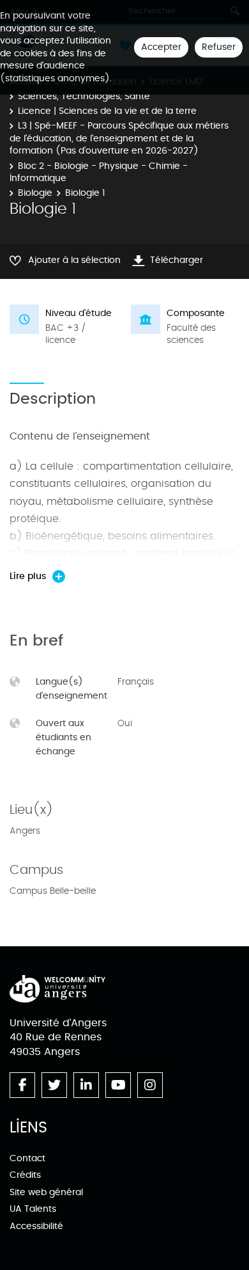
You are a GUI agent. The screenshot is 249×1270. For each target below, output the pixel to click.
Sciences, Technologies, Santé (84, 96)
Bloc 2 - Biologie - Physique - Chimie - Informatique (99, 172)
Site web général (46, 1192)
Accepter (161, 47)
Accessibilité (36, 1226)
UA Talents (33, 1209)
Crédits (25, 1175)
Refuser (219, 47)
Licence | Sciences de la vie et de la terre (107, 111)
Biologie (35, 193)
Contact (27, 1158)
